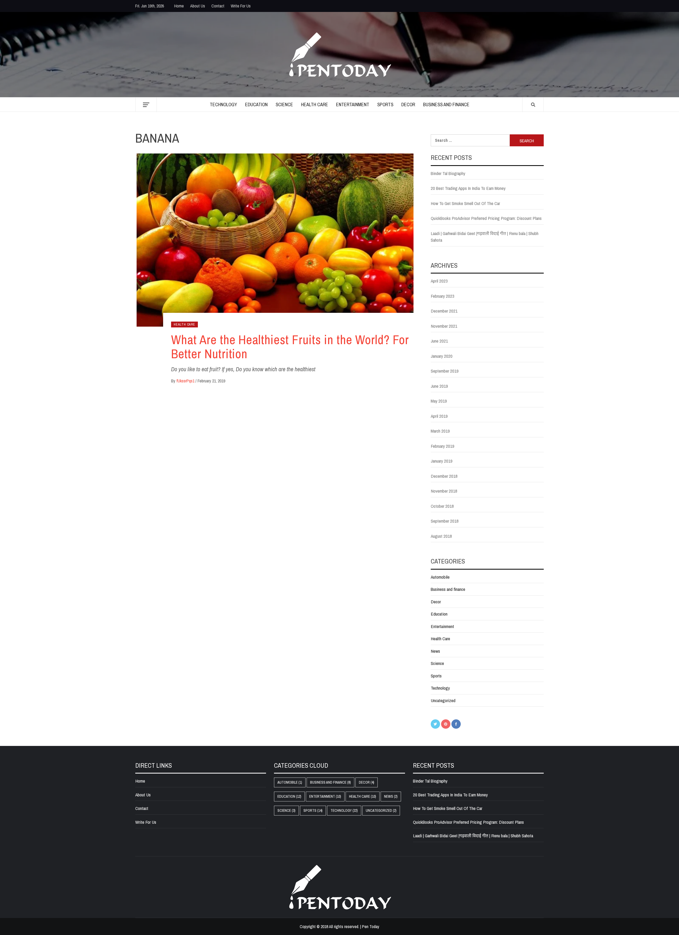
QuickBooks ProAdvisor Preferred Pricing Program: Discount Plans (486, 218)
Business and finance (446, 104)
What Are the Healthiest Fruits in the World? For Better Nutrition (290, 346)
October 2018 (442, 506)
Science (284, 104)
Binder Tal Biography (448, 173)
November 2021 (444, 326)
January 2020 (441, 356)
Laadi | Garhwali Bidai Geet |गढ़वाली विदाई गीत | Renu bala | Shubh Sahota (484, 236)
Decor (408, 104)
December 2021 (444, 311)
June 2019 (439, 386)
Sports (385, 104)
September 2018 (445, 521)
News (435, 651)
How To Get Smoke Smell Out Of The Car (465, 203)
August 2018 (441, 536)
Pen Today (370, 926)
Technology (223, 104)
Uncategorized (443, 700)
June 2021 (439, 341)
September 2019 (445, 371)
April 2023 (439, 281)
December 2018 (444, 476)
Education (256, 104)
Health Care (314, 104)
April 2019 (439, 416)
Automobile (440, 577)
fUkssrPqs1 (185, 381)
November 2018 (444, 491)
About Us (197, 6)
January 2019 (441, 461)
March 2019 (440, 431)
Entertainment (352, 104)
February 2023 (442, 296)
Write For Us (241, 6)
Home (179, 6)
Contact (217, 6)
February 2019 (442, 446)
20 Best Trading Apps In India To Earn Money (468, 188)
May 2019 (439, 401)
